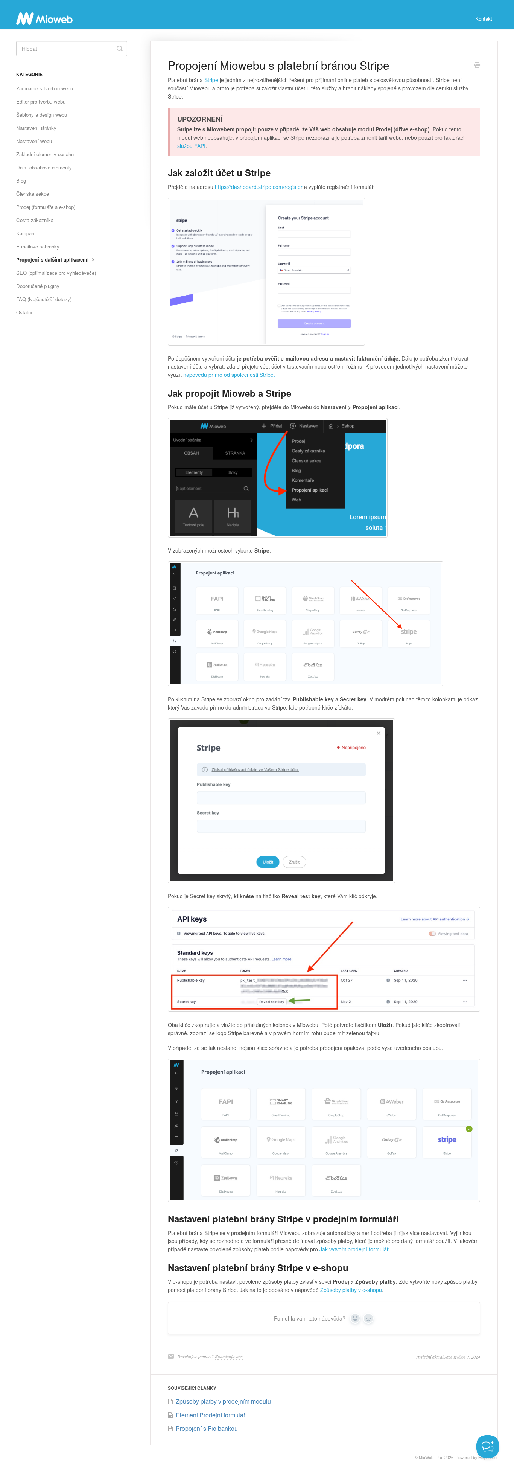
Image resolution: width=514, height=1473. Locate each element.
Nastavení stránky (36, 127)
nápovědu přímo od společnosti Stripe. (229, 374)
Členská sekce (32, 193)
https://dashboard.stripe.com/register (259, 186)
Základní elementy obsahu (45, 154)
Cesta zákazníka (34, 220)
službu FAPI (191, 145)
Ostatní (24, 312)
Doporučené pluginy (37, 285)
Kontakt (483, 18)
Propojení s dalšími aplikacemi (53, 259)
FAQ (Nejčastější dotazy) (43, 299)
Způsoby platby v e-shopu (351, 1289)
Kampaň (25, 233)
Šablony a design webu (41, 114)
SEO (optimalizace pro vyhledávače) (56, 272)
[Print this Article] (477, 65)
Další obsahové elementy (44, 167)
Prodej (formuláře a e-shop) (45, 206)
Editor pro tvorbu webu (40, 101)
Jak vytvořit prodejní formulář (353, 1249)
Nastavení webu (34, 141)
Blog (21, 180)
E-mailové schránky (37, 246)
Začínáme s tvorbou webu (44, 88)
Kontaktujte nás (229, 1356)
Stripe (211, 80)
